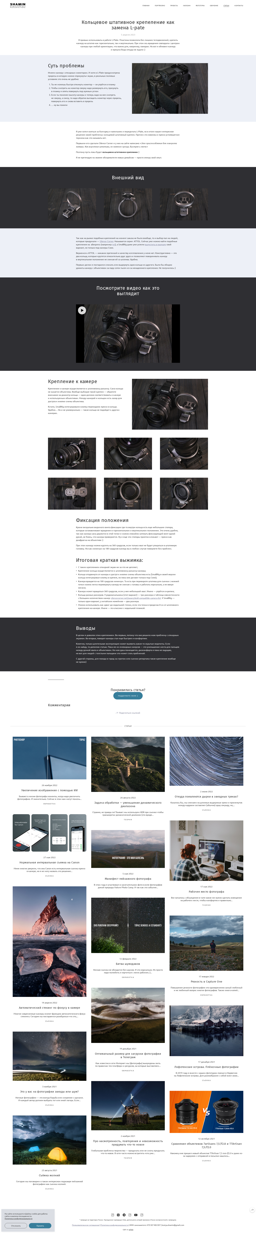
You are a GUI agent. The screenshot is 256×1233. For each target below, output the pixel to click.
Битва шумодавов (128, 964)
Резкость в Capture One (206, 981)
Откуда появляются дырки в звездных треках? (206, 796)
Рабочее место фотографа (206, 891)
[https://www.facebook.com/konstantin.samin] (130, 1215)
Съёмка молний (49, 1175)
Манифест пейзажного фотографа (128, 878)
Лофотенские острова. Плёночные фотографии (206, 1067)
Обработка (49, 804)
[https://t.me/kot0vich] (124, 1215)
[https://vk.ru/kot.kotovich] (118, 1215)
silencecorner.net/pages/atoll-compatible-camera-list (136, 598)
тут (113, 244)
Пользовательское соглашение (85, 1225)
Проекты (174, 5)
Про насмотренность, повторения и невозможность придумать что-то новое (128, 1142)
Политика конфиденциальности (114, 1225)
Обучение (214, 5)
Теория (128, 819)
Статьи (226, 5)
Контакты (239, 5)
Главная (145, 5)
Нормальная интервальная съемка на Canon (49, 862)
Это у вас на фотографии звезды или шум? (49, 1091)
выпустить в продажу (155, 244)
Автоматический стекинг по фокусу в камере (49, 1007)
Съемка (206, 810)
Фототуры (200, 5)
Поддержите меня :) (128, 696)
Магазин (186, 5)
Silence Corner (106, 241)
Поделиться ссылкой (129, 712)
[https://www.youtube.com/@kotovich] (135, 1215)
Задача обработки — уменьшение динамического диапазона (127, 804)
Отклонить (16, 1225)
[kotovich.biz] (17, 5)
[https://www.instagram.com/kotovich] (112, 1215)
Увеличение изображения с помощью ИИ (49, 790)
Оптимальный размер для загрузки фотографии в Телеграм (128, 1055)
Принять (40, 1225)
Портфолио (160, 5)
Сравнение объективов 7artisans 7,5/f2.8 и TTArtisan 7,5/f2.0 (206, 1145)
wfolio (131, 1229)
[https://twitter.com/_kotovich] (142, 1215)
